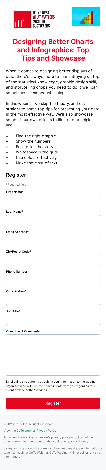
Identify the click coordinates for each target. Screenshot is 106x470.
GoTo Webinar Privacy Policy (36, 430)
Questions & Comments (23, 331)
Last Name (14, 211)
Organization (15, 291)
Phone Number (16, 271)
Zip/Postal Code (18, 251)
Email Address (16, 232)
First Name (14, 192)
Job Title (12, 311)
